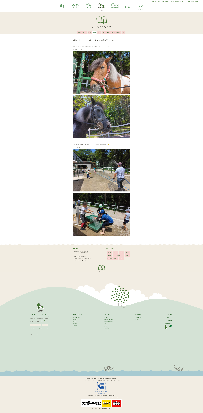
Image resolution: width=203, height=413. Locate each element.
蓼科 (123, 32)
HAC (105, 323)
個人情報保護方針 (168, 323)
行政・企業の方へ (161, 1)
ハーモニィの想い (77, 317)
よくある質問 (140, 9)
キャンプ (75, 9)
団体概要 (75, 323)
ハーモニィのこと (77, 314)
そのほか (106, 331)
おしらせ (84, 32)
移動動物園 (106, 329)
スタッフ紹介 (169, 314)
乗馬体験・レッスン (108, 319)
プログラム (88, 9)
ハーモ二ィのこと (62, 9)
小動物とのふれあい (108, 321)
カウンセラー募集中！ (181, 1)
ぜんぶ (79, 32)
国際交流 (106, 327)
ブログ (127, 9)
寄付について (173, 1)
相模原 (94, 32)
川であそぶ (106, 325)
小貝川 (103, 32)
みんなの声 (75, 325)
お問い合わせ (154, 1)
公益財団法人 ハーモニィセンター (39, 314)
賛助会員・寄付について (44, 328)
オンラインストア (194, 1)
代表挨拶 (75, 319)
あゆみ (74, 321)
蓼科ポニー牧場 (139, 317)
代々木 (89, 32)
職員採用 (188, 1)
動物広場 (137, 319)
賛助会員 (167, 1)
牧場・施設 (138, 314)
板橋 (108, 32)
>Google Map (47, 316)
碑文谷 (99, 32)
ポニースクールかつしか (116, 32)
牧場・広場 (115, 9)
